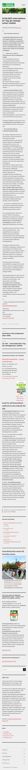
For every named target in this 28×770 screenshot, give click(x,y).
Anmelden (6, 732)
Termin (13, 378)
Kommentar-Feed (8, 735)
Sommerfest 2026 (8, 528)
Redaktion (4, 324)
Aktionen (4, 753)
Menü (23, 4)
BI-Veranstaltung (7, 376)
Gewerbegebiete (6, 756)
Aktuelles (4, 750)
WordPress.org (7, 737)
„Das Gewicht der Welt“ (10, 536)
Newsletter (16, 324)
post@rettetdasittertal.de (9, 661)
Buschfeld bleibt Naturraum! (11, 532)
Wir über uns (5, 763)
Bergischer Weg (6, 650)
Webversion (17, 27)
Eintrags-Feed (7, 733)
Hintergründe (6, 759)
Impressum (5, 720)
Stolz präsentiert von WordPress (10, 767)
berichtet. (14, 144)
